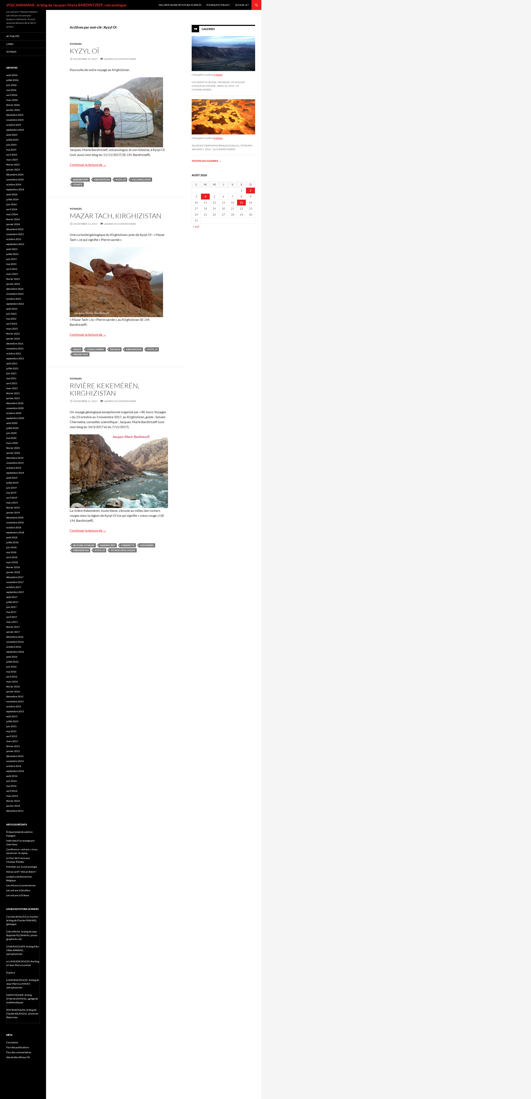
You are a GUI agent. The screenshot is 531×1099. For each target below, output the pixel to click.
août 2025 (11, 134)
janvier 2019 (13, 512)
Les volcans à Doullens (18, 890)
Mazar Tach (80, 354)
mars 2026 (12, 99)
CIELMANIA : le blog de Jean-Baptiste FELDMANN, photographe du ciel (22, 935)
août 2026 (11, 75)
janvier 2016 (13, 691)
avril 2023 (11, 269)
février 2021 (13, 393)
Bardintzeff (80, 179)
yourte (77, 184)
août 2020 (11, 423)
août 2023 (11, 249)
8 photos (218, 138)
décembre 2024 (14, 174)
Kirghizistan (102, 179)
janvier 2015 (13, 751)
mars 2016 (12, 681)
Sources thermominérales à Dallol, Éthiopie (222, 145)
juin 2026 (11, 85)
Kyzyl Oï (84, 51)
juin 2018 (11, 547)
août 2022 (11, 308)
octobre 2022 (13, 298)
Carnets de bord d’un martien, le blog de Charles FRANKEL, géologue (22, 920)
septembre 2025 (15, 129)
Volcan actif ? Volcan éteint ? (21, 871)
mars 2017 (12, 621)
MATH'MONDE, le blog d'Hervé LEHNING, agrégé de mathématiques (22, 998)
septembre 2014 (15, 771)
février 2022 (13, 333)
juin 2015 (11, 726)
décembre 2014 (14, 756)
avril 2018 (11, 557)
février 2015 (13, 746)
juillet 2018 (12, 542)
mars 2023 (12, 273)
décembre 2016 (14, 636)
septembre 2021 (15, 358)
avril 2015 (11, 736)
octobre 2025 (13, 124)
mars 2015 (12, 741)
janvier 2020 (13, 452)
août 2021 (11, 363)
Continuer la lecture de (88, 165)
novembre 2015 (15, 701)
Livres (9, 44)
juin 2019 (11, 487)
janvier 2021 (13, 398)
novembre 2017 (15, 582)
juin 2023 (11, 259)
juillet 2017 (12, 602)
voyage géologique (123, 550)
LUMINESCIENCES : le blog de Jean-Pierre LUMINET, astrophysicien (22, 983)
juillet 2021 (12, 368)
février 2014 (13, 800)
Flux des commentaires (18, 1052)
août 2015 (11, 716)
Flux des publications (17, 1047)
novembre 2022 (15, 293)
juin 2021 (11, 373)
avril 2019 (11, 497)
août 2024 (11, 194)
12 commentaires (223, 149)
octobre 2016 (13, 646)
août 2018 (11, 537)
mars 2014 (12, 795)
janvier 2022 (13, 338)
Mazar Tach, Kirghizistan (115, 215)
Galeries (208, 29)
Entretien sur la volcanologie (21, 866)
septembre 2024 (15, 189)
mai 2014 (11, 785)
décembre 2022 (14, 288)
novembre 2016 (15, 641)
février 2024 (13, 219)
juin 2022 (11, 313)
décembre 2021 (14, 343)
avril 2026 (11, 95)
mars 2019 (12, 502)
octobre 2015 (13, 706)
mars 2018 (12, 562)
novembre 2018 (15, 522)
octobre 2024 (13, 184)
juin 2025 (11, 144)
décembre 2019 (14, 457)
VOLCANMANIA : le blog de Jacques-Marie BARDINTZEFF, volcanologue (66, 5)
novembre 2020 (15, 408)
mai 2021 (11, 378)
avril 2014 (11, 790)
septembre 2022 (15, 303)
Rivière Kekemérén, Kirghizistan (104, 389)
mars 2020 (12, 442)
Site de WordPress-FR (18, 1057)
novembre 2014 (15, 761)
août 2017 (11, 597)
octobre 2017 (13, 587)
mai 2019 (11, 492)
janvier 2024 (13, 224)
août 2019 (11, 477)
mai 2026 (11, 90)
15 (241, 202)
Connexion (12, 1042)
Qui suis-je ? (242, 5)
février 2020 (13, 447)
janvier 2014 (13, 805)
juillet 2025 (12, 139)
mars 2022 (12, 328)
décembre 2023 (14, 229)
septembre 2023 (15, 244)
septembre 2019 (15, 472)
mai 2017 (11, 612)
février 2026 (13, 104)
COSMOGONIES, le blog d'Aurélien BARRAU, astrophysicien (22, 950)
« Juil (196, 226)
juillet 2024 (12, 199)
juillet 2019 (12, 482)
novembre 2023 (15, 234)
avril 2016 (11, 676)
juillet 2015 (12, 721)
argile (77, 349)
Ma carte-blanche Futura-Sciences (180, 5)
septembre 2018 (15, 532)
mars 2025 (12, 159)
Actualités (12, 36)
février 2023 (13, 278)
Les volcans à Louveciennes (20, 885)
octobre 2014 (13, 766)
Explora (10, 972)
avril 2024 (11, 209)
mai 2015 (11, 731)
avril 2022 (11, 323)
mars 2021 (12, 388)
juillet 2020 (12, 428)
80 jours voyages (83, 545)
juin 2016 (11, 666)
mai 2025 (11, 149)
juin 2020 (11, 433)
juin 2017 (11, 607)
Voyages (76, 43)
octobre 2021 (13, 353)
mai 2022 (11, 318)
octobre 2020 (13, 413)
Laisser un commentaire (120, 58)
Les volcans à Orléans (17, 895)
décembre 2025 (14, 114)
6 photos (218, 74)
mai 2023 (11, 264)
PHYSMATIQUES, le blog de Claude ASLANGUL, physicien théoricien (22, 1013)
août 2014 (11, 776)
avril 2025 (11, 154)
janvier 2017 (13, 631)
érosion (115, 349)
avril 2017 (11, 616)
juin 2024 (11, 204)
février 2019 (13, 507)
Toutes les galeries (206, 160)
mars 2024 (12, 214)
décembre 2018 (14, 517)
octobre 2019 (13, 467)
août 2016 (11, 656)
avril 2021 (11, 383)
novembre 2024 (15, 179)
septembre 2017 (15, 592)
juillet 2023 (12, 254)
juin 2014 (11, 781)
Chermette (127, 545)
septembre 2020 (15, 418)
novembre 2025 (15, 119)
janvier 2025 (13, 169)
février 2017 (13, 626)
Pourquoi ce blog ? (218, 5)
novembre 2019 (15, 462)
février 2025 (13, 164)
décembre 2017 (14, 577)
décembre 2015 (14, 696)
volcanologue (141, 179)
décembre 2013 (14, 810)
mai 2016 (11, 671)
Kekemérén (147, 545)
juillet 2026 (12, 80)
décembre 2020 (14, 403)
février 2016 (13, 686)
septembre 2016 (15, 651)
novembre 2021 (15, 348)
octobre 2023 (13, 239)
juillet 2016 (12, 661)
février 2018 (13, 567)
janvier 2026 (13, 109)
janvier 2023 (13, 283)
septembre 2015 (15, 711)
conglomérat (95, 349)
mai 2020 (11, 438)
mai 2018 (11, 552)
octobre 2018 (13, 527)
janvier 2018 (13, 572)
